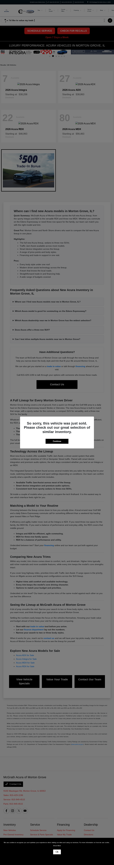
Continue (57, 441)
